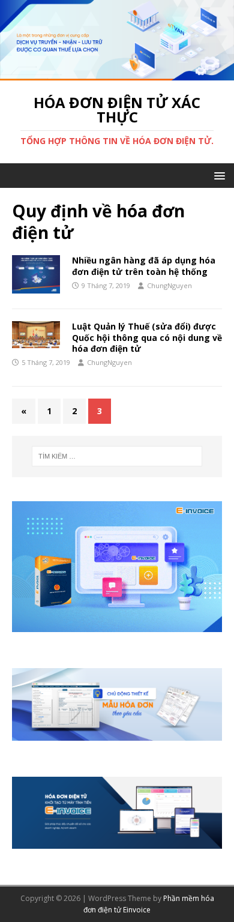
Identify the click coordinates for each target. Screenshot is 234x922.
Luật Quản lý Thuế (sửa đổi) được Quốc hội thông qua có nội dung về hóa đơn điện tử (147, 337)
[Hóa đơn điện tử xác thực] (117, 73)
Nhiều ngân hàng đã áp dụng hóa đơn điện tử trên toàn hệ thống (143, 266)
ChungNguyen (169, 285)
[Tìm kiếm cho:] (117, 456)
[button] (217, 175)
